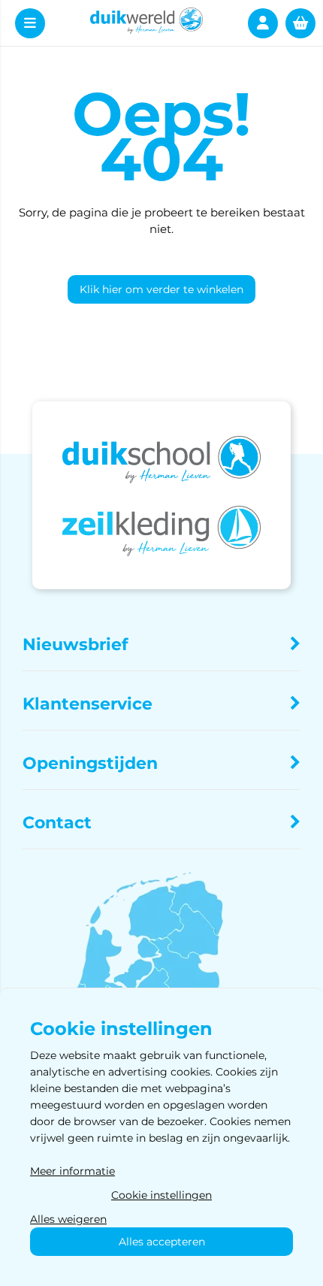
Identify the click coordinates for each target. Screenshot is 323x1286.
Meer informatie (72, 1171)
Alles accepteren (162, 1241)
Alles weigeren (68, 1219)
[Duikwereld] (147, 23)
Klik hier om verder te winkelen (161, 289)
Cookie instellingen (161, 1195)
